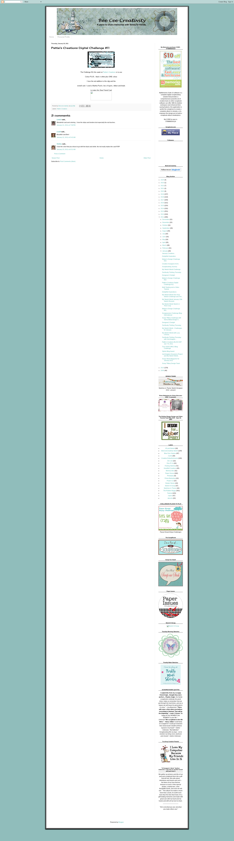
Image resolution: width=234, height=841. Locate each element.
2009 (162, 370)
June (164, 237)
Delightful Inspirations (169, 292)
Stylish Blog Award (168, 351)
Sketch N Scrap (170, 486)
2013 (162, 211)
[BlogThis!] (82, 106)
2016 (162, 203)
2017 (162, 200)
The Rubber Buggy (169, 490)
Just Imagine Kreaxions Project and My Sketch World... (172, 355)
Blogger (121, 822)
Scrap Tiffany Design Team (171, 363)
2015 (162, 205)
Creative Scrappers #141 (170, 264)
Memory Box (170, 471)
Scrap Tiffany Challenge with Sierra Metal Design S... (171, 318)
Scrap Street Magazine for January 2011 (170, 359)
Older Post (147, 158)
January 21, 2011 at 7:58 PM (66, 125)
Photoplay (170, 476)
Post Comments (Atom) (67, 161)
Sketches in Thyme (170, 488)
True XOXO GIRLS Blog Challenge (170, 347)
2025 (162, 180)
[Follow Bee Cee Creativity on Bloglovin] (170, 171)
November (166, 222)
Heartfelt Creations (170, 468)
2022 (162, 185)
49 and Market (170, 448)
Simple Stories (170, 483)
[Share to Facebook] (87, 106)
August (164, 231)
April (164, 242)
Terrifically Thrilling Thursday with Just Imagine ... (171, 338)
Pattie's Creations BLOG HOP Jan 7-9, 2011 (172, 343)
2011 (162, 217)
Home (51, 37)
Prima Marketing (170, 478)
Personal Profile (64, 37)
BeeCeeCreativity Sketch (169, 451)
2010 (162, 368)
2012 (162, 214)
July (163, 234)
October (165, 225)
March (164, 245)
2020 (162, 191)
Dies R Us (170, 463)
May (164, 239)
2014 (162, 208)
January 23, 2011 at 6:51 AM (66, 149)
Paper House (169, 473)
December (166, 219)
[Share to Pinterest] (89, 106)
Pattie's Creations (109, 72)
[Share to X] (85, 106)
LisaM (59, 132)
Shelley (59, 144)
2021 (162, 188)
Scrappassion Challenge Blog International (172, 314)
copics (170, 496)
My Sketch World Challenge (171, 269)
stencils (170, 498)
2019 (162, 194)
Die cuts (170, 461)
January (165, 251)
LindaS (59, 119)
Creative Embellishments (169, 458)
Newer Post (55, 158)
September (166, 228)
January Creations (168, 253)
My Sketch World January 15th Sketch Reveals (172, 300)
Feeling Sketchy (170, 466)
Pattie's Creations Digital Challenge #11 (170, 283)
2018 (162, 197)
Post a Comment (59, 154)
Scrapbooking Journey (169, 267)
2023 (162, 183)
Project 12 (170, 481)
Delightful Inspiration (169, 256)
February (165, 248)
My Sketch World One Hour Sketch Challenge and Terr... (172, 295)
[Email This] (80, 106)
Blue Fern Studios (170, 453)
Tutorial (169, 493)
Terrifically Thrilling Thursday (171, 272)
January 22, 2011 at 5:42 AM (66, 137)
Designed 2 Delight (168, 275)
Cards (170, 456)
